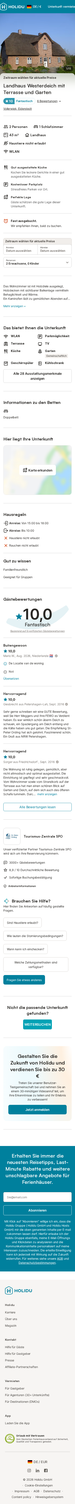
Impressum (22, 1491)
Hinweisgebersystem (49, 1497)
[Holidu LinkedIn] (37, 1470)
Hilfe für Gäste (14, 1347)
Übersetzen (11, 678)
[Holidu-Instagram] (29, 1470)
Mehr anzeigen (13, 306)
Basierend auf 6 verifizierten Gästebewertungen (37, 631)
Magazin (10, 1325)
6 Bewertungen (47, 101)
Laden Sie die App (17, 1423)
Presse (9, 1360)
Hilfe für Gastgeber (17, 1353)
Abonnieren (37, 1210)
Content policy (21, 1497)
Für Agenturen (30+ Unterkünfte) (27, 1395)
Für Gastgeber (14, 1388)
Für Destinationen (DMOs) (22, 1401)
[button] (37, 262)
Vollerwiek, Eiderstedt (17, 108)
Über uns (11, 1319)
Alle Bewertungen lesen (37, 807)
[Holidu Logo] (12, 6)
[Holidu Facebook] (46, 1470)
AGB (36, 1491)
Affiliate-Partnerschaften (21, 1367)
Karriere (10, 1312)
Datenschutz (51, 1491)
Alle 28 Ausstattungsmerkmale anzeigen (37, 376)
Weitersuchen (37, 1024)
